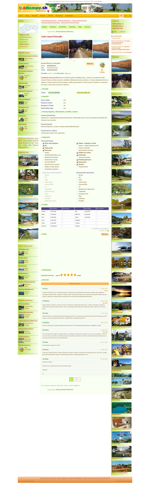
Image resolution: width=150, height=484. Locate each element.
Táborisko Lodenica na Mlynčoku (120, 137)
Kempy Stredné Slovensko (79, 21)
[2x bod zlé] (65, 275)
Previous (42, 50)
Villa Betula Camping (117, 356)
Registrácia (64, 478)
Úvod (21, 16)
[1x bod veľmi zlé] (61, 275)
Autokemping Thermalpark (25, 210)
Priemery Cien (24, 39)
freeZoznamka (24, 46)
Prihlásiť (50, 16)
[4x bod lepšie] (71, 275)
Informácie (59, 16)
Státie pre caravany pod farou (119, 472)
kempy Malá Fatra (23, 147)
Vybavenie (53, 27)
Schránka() (69, 16)
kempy (83, 481)
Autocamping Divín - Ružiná (25, 239)
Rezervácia (72, 27)
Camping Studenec (24, 63)
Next (108, 50)
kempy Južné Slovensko (30, 145)
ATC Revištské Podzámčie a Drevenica (26, 72)
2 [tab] (76, 61)
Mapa (27, 16)
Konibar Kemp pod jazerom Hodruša (28, 56)
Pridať (115, 31)
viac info (100, 1)
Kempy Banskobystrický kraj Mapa (50, 23)
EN (125, 15)
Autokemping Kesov (23, 167)
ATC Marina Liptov (116, 254)
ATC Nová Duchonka (117, 239)
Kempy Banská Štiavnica (64, 21)
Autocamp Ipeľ (23, 124)
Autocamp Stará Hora (117, 458)
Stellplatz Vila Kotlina (24, 181)
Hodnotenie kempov (26, 37)
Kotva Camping (116, 400)
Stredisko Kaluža (23, 258)
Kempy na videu (24, 35)
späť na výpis (51, 31)
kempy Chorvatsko (94, 481)
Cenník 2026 (62, 27)
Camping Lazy (22, 116)
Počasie (42, 16)
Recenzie (87, 27)
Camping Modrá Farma (118, 166)
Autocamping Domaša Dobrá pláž (120, 123)
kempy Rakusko (112, 481)
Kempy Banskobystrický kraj (48, 21)
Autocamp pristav (116, 152)
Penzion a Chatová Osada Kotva (27, 282)
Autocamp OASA (118, 28)
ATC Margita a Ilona (24, 107)
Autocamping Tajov (117, 225)
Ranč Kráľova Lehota (117, 312)
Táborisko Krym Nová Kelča (25, 196)
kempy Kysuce (30, 138)
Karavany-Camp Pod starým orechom (121, 108)
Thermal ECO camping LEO (26, 91)
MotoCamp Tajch (23, 83)
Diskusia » (77, 385)
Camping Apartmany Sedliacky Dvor (28, 321)
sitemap (70, 478)
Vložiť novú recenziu (75, 283)
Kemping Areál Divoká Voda (119, 283)
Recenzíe (34, 16)
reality (43, 481)
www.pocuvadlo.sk (83, 93)
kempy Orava (22, 138)
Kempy (42, 478)
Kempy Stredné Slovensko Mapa (70, 23)
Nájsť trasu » (90, 63)
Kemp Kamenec (23, 266)
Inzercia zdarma (24, 44)
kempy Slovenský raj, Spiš (26, 143)
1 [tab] (74, 61)
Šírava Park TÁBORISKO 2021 (26, 289)
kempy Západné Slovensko (30, 141)
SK (121, 16)
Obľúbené (122, 31)
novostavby (71, 481)
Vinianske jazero (116, 414)
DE (130, 15)
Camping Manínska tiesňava (119, 210)
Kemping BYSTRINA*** (118, 181)
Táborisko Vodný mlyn (24, 345)
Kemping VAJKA (116, 443)
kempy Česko (23, 42)
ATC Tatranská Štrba (24, 304)
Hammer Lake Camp (117, 195)
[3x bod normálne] (68, 275)
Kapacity (44, 27)
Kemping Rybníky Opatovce (26, 329)
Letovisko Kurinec (116, 385)
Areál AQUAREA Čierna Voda (26, 225)
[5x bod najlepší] (75, 275)
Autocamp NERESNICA (24, 99)
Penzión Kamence (23, 273)
